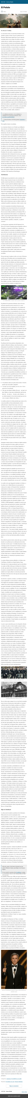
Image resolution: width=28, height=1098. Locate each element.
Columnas (8, 1078)
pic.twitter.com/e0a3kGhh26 (8, 117)
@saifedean (18, 872)
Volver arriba (24, 1092)
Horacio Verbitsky (19, 1081)
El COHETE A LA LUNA (16, 1078)
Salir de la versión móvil (14, 1096)
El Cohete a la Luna (10, 1081)
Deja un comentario (14, 1086)
